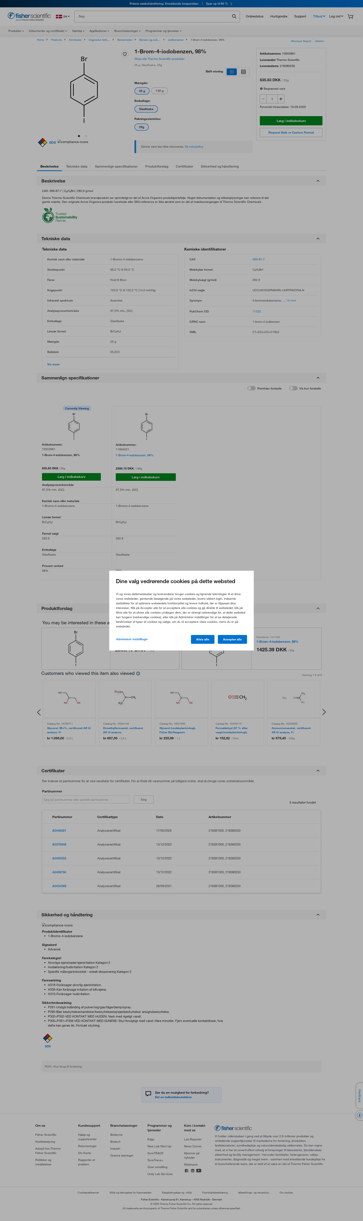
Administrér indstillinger (132, 639)
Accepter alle (232, 639)
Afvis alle (202, 639)
